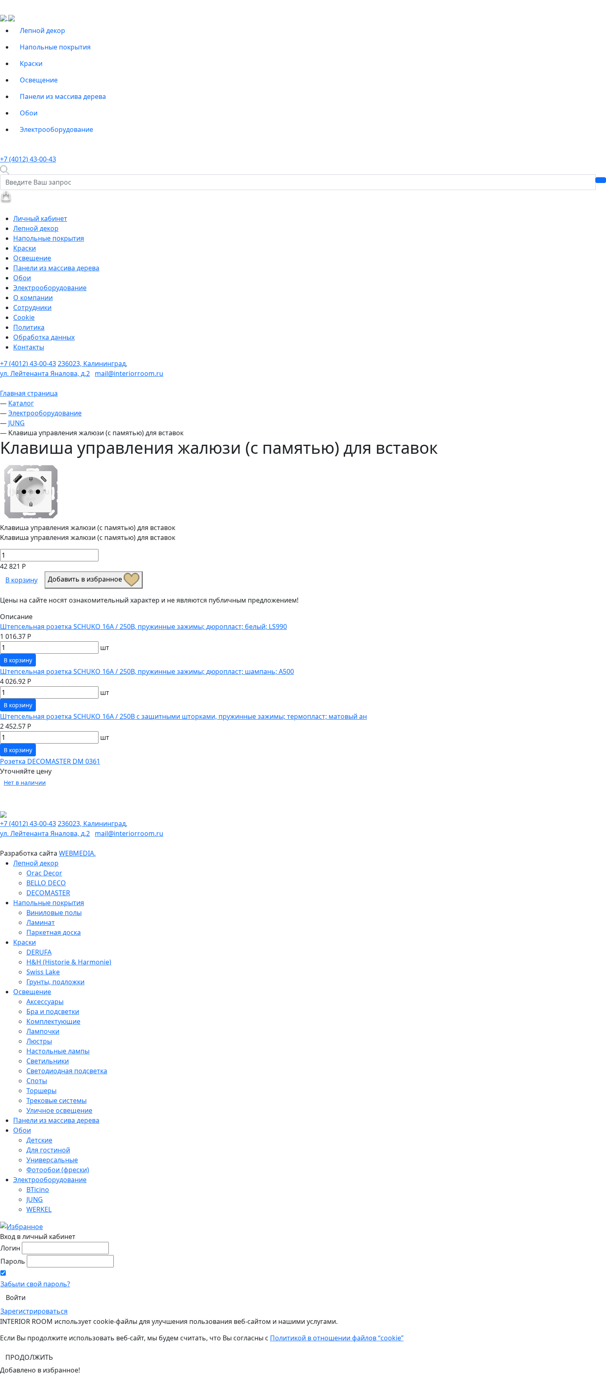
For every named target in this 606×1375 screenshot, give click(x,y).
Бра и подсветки (52, 1011)
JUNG (34, 1199)
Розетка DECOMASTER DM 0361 (50, 761)
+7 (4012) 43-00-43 (28, 159)
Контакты (28, 347)
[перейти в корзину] (6, 196)
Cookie (24, 317)
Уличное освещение (59, 1110)
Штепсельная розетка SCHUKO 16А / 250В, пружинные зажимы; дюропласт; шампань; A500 (147, 671)
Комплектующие (53, 1021)
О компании (33, 297)
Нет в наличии (25, 782)
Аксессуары (44, 1001)
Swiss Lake (43, 971)
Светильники (47, 1060)
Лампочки (42, 1031)
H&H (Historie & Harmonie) (68, 962)
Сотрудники (32, 307)
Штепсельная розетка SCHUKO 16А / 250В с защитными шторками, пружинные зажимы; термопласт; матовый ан (183, 716)
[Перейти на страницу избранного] (21, 1225)
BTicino (37, 1189)
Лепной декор (42, 30)
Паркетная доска (53, 932)
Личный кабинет (40, 218)
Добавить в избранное (86, 579)
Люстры (39, 1041)
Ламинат (40, 922)
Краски (31, 63)
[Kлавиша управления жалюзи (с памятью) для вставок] (31, 490)
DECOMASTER (48, 892)
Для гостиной (48, 1149)
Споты (36, 1080)
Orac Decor (44, 873)
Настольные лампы (57, 1051)
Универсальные (52, 1159)
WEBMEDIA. (77, 853)
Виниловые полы (54, 912)
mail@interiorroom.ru (129, 373)
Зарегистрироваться (34, 1311)
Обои (29, 112)
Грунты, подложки (55, 981)
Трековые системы (56, 1100)
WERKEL (39, 1209)
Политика (29, 327)
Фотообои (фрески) (57, 1169)
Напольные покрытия (55, 47)
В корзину (21, 579)
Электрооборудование (56, 129)
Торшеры (41, 1090)
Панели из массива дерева (63, 96)
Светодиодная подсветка (66, 1070)
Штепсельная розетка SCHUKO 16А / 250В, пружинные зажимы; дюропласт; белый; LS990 (143, 626)
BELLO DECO (46, 882)
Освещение (39, 79)
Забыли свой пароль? (35, 1283)
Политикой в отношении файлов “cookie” (337, 1337)
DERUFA (39, 952)
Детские (39, 1140)
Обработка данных (44, 337)
